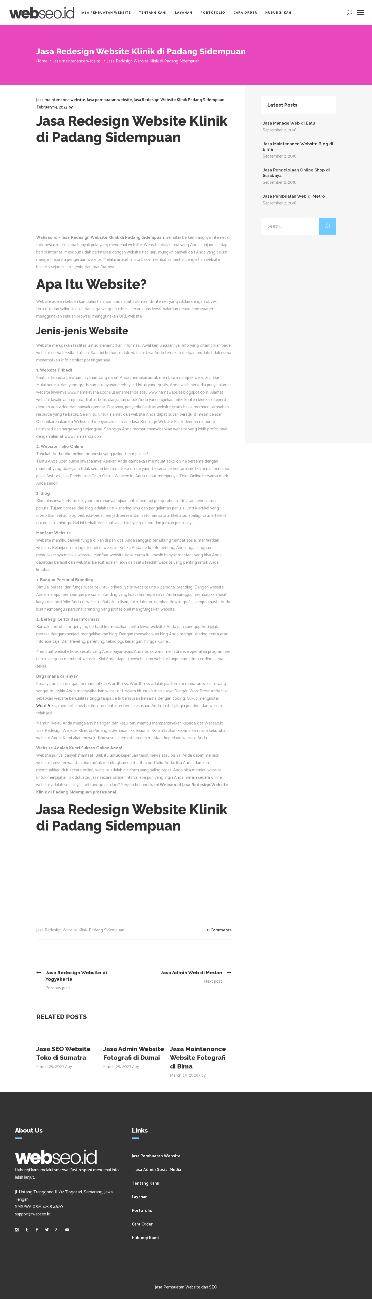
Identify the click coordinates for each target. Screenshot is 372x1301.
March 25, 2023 (50, 1066)
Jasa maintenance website (76, 61)
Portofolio (142, 1210)
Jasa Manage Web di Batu (289, 123)
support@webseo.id (32, 1214)
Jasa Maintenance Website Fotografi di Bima (198, 1057)
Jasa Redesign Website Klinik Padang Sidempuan (179, 99)
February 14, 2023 (52, 107)
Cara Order (142, 1224)
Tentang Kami (145, 1183)
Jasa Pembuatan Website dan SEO (186, 1287)
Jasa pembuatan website (109, 99)
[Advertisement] (133, 193)
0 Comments (219, 930)
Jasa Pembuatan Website (156, 1156)
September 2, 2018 (280, 130)
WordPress (46, 706)
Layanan (140, 1197)
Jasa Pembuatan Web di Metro (294, 196)
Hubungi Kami (145, 1238)
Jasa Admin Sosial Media (158, 1169)
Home (41, 61)
